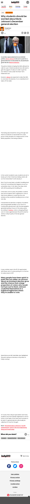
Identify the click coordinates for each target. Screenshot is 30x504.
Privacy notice (15, 477)
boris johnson (9, 12)
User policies (15, 474)
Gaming (17, 6)
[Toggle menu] (2, 2)
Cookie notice (15, 484)
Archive (15, 487)
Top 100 (3, 6)
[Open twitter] (15, 466)
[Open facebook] (9, 466)
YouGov (10, 210)
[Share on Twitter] (25, 33)
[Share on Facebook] (22, 33)
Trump (25, 6)
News (10, 6)
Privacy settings (15, 481)
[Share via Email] (28, 33)
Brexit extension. (14, 62)
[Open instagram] (21, 466)
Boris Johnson (10, 59)
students (3, 438)
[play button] (15, 44)
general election (12, 438)
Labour (8, 77)
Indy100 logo (15, 2)
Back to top (26, 456)
